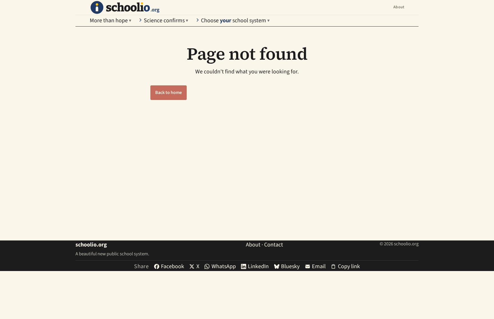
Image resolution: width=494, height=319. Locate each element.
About (398, 7)
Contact (273, 245)
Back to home (168, 92)
